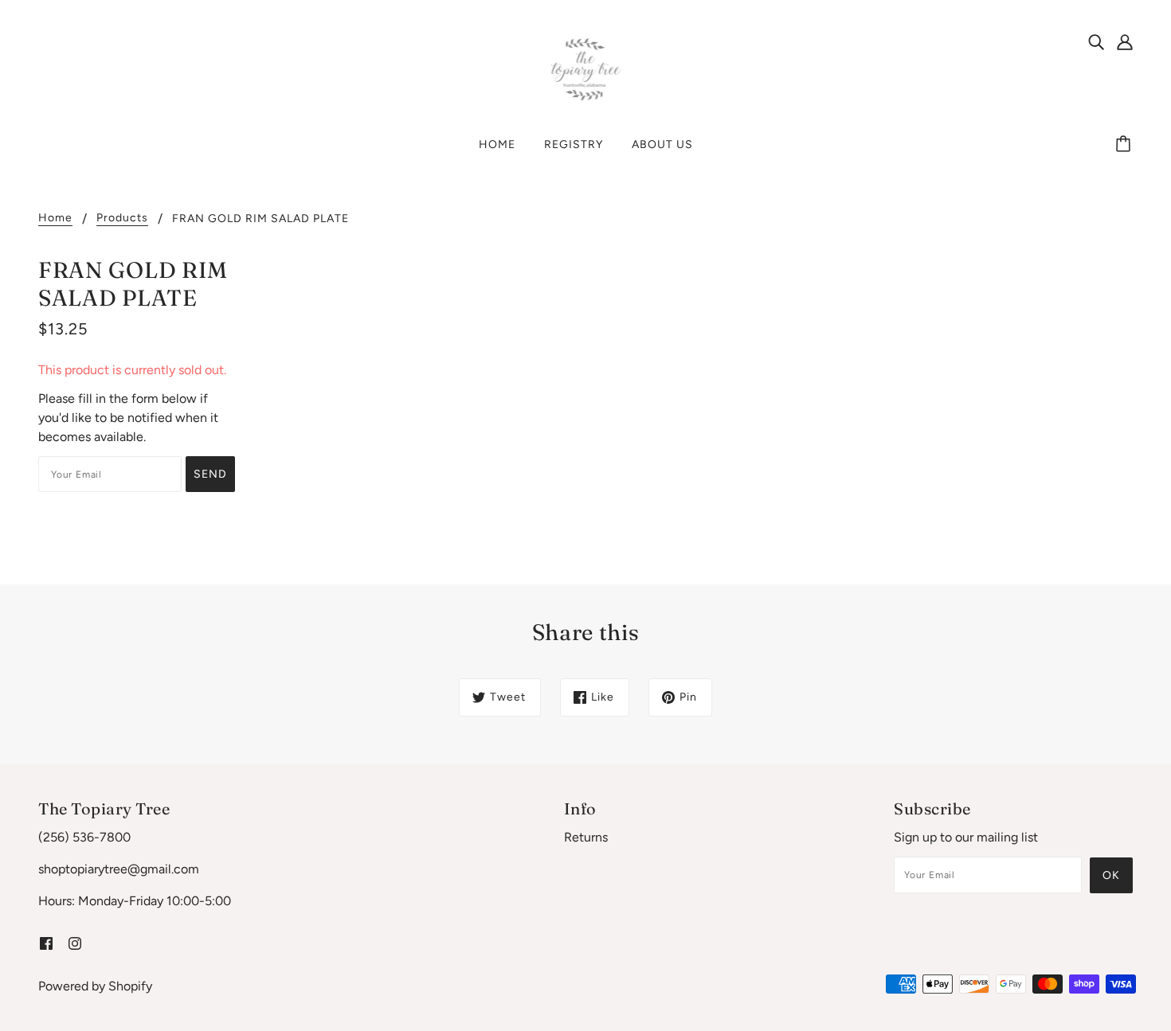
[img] (1096, 41)
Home (55, 219)
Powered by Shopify (95, 986)
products (122, 219)
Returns (586, 837)
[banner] (586, 68)
